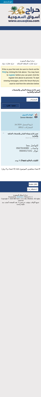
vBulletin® (20, 197)
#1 (3, 133)
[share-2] (5, 127)
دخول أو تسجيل (7, 2)
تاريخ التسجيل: (27, 125)
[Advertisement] (20, 44)
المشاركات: (28, 127)
